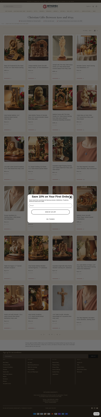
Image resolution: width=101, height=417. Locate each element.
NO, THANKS (50, 219)
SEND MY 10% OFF (50, 212)
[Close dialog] (71, 197)
